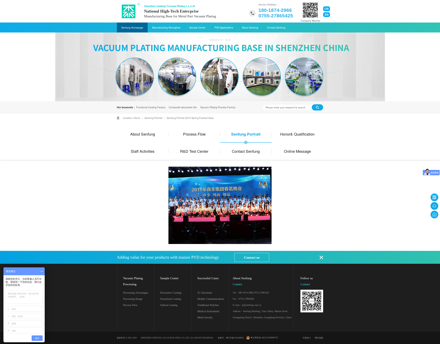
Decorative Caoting (170, 292)
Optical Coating (168, 305)
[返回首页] (434, 214)
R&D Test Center (194, 151)
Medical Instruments (208, 311)
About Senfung (250, 27)
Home (137, 118)
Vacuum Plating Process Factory (217, 107)
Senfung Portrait (154, 118)
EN (327, 14)
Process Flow (194, 134)
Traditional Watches (208, 305)
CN (326, 9)
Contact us (252, 257)
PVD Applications (223, 27)
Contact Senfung (276, 27)
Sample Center (197, 27)
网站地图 (319, 338)
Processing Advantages (135, 292)
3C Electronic (204, 292)
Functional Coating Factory (151, 107)
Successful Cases (208, 278)
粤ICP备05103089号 (235, 338)
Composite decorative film (183, 107)
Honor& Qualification (297, 134)
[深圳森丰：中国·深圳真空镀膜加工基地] (220, 100)
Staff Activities (143, 151)
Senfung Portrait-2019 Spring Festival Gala (190, 118)
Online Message (297, 151)
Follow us (306, 281)
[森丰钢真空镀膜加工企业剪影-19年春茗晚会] (129, 11)
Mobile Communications (210, 298)
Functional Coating (170, 298)
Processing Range (132, 298)
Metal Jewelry (205, 317)
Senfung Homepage (132, 27)
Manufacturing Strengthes (166, 27)
